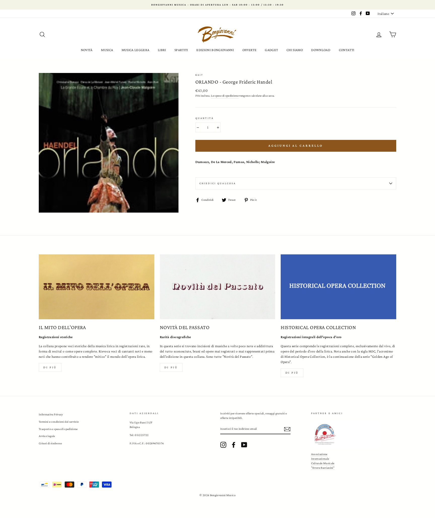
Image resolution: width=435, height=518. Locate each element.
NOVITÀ (87, 50)
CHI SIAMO (294, 50)
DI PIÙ (171, 367)
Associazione (319, 454)
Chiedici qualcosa (217, 183)
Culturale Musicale (323, 463)
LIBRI (162, 50)
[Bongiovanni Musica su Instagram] (223, 445)
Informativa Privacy (51, 414)
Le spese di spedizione (225, 95)
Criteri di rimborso (50, 443)
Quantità (204, 118)
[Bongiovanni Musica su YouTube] (244, 445)
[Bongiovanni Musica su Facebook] (234, 445)
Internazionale (320, 458)
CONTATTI (346, 50)
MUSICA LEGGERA (136, 50)
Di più (50, 367)
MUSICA (107, 50)
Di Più (292, 372)
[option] (217, 5)
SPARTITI (181, 50)
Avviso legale (47, 436)
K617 (199, 74)
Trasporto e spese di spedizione (58, 429)
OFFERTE (249, 50)
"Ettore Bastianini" (323, 467)
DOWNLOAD (320, 50)
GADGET (271, 50)
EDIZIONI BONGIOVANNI (215, 50)
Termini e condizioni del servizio (59, 421)
